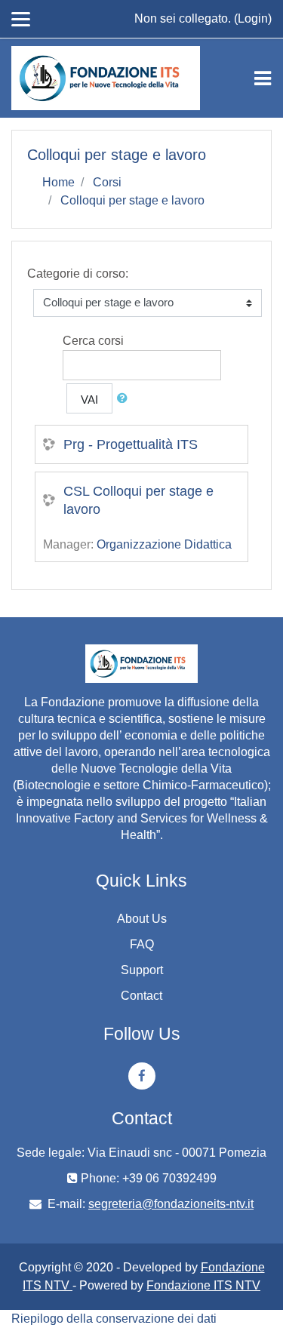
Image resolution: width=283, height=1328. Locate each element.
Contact (141, 995)
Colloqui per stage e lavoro (132, 200)
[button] (125, 398)
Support (142, 970)
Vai (89, 399)
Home (58, 182)
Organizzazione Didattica (164, 544)
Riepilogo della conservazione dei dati (114, 1318)
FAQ (142, 944)
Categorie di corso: (77, 273)
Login (253, 18)
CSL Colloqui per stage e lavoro (138, 500)
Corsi (107, 182)
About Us (142, 918)
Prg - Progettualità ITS (130, 444)
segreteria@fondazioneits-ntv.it (171, 1203)
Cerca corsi (93, 340)
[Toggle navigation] (263, 78)
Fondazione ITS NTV (203, 1285)
